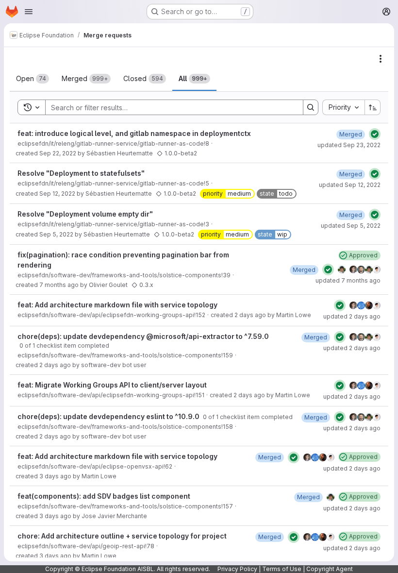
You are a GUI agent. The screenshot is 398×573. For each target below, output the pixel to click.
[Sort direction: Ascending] (373, 107)
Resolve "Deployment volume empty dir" (85, 214)
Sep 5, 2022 (56, 234)
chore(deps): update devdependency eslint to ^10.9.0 (109, 416)
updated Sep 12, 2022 (350, 184)
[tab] (32, 79)
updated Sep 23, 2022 (349, 145)
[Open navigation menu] (28, 11)
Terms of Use (281, 569)
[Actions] (380, 59)
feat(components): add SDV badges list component (103, 496)
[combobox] (343, 107)
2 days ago (250, 315)
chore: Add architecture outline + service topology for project (122, 536)
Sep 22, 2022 (57, 153)
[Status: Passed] (375, 134)
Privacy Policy (237, 569)
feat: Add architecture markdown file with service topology (117, 305)
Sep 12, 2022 (57, 193)
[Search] (310, 107)
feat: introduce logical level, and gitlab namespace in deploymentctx (134, 133)
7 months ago (59, 284)
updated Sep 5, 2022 (351, 225)
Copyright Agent (329, 569)
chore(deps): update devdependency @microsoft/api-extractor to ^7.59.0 (143, 336)
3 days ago (55, 476)
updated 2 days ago (352, 316)
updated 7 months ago (348, 280)
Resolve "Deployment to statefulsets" (81, 173)
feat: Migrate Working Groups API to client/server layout (112, 385)
